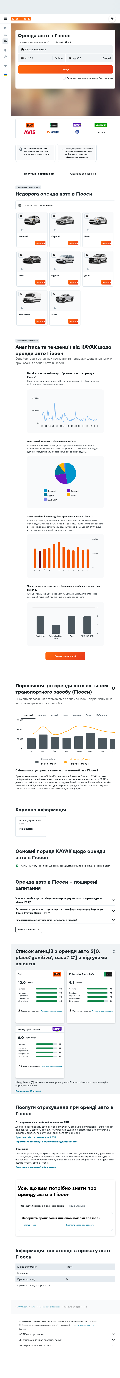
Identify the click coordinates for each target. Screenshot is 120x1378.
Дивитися (40, 243)
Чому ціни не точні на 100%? (35, 1345)
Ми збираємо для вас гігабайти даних (40, 1339)
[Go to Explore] (5, 50)
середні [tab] (42, 715)
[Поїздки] (5, 66)
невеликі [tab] (28, 715)
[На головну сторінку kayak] (21, 18)
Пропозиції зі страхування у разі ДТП (35, 1137)
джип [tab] (65, 715)
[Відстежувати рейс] (5, 57)
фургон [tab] (77, 715)
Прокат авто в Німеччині (49, 1307)
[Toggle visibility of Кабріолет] (50, 499)
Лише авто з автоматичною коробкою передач (90, 78)
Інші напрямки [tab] (77, 1205)
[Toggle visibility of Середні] (72, 490)
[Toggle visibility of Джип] (71, 495)
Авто (33, 1307)
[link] (65, 656)
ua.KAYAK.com (21, 1307)
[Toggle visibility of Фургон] (49, 495)
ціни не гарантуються (84, 1325)
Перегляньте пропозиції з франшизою (35, 1167)
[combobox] (34, 41)
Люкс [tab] (88, 715)
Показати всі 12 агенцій (28, 1091)
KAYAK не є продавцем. (32, 1334)
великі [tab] (54, 715)
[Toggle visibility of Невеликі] (50, 490)
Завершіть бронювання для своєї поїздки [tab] (42, 1205)
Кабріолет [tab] (101, 715)
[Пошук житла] (5, 35)
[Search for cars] (5, 41)
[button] (5, 18)
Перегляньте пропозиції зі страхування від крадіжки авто (46, 1141)
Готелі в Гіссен (29, 1224)
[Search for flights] (5, 28)
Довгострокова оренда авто (80, 1224)
